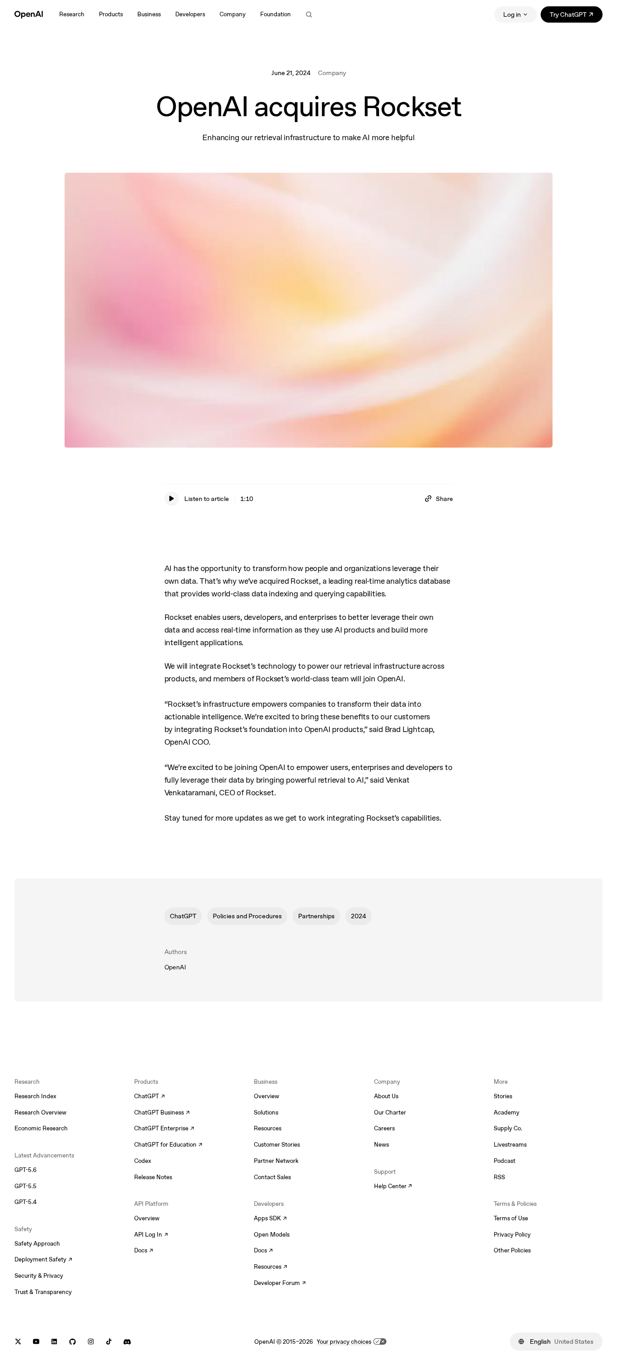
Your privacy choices (344, 1341)
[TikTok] (108, 1342)
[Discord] (127, 1342)
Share (444, 498)
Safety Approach (37, 1243)
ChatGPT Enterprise (164, 1129)
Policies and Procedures (247, 916)
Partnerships (316, 916)
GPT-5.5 (25, 1186)
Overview (146, 1218)
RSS (499, 1177)
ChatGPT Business (162, 1113)
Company (332, 72)
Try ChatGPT (576, 16)
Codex (142, 1160)
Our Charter (390, 1112)
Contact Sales (272, 1177)
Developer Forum (280, 1284)
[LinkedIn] (54, 1342)
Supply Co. (508, 1128)
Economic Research (41, 1128)
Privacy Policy (512, 1234)
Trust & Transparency (43, 1292)
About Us (386, 1096)
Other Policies (512, 1250)
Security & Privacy (38, 1275)
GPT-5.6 (25, 1170)
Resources (267, 1128)
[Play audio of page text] (171, 498)
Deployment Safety (43, 1260)
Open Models (272, 1234)
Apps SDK (270, 1219)
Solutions (266, 1112)
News (381, 1144)
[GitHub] (72, 1342)
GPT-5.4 (25, 1202)
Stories (503, 1096)
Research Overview (40, 1112)
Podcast (504, 1160)
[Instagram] (90, 1342)
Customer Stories (277, 1144)
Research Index (35, 1096)
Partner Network (276, 1160)
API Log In (151, 1235)
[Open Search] (309, 14)
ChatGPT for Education (167, 1145)
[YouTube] (36, 1342)
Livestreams (510, 1144)
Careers (384, 1128)
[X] (18, 1342)
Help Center (393, 1187)
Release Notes (153, 1177)
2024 (358, 916)
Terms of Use (511, 1218)
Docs (143, 1251)
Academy (506, 1112)
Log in (512, 14)
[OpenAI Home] (28, 14)
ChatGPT (183, 916)
